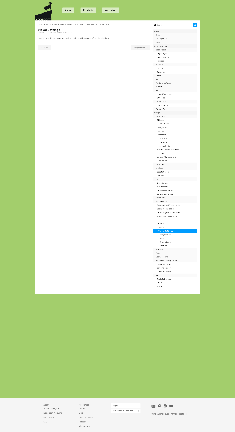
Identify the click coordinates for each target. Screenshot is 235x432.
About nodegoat (52, 408)
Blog (81, 412)
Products (88, 10)
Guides (82, 408)
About (68, 10)
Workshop (110, 10)
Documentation (86, 417)
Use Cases (49, 417)
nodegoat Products (53, 412)
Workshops (84, 426)
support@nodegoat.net (175, 413)
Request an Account (122, 410)
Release (82, 421)
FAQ (45, 421)
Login (115, 405)
